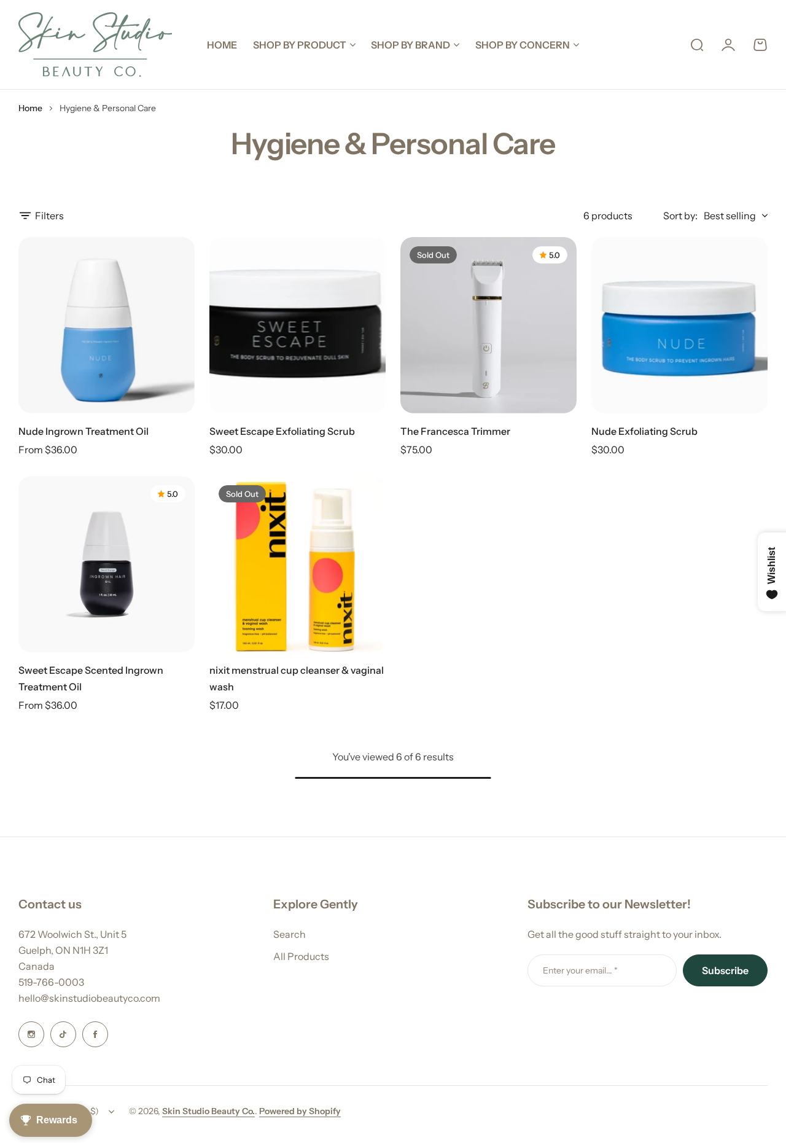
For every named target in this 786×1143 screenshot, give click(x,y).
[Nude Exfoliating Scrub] (679, 325)
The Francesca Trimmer (455, 431)
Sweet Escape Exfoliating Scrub (282, 431)
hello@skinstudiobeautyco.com (89, 998)
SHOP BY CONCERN (522, 45)
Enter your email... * (580, 970)
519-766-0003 (51, 982)
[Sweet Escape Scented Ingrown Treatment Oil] (106, 564)
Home (30, 108)
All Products (301, 956)
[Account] (728, 44)
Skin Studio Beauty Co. (208, 1111)
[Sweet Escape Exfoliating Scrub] (297, 325)
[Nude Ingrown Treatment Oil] (106, 325)
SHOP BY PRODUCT (299, 45)
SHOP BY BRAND (410, 45)
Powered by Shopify (300, 1111)
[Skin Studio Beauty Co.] (95, 44)
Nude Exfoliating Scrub (644, 431)
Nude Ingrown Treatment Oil (83, 431)
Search (289, 934)
